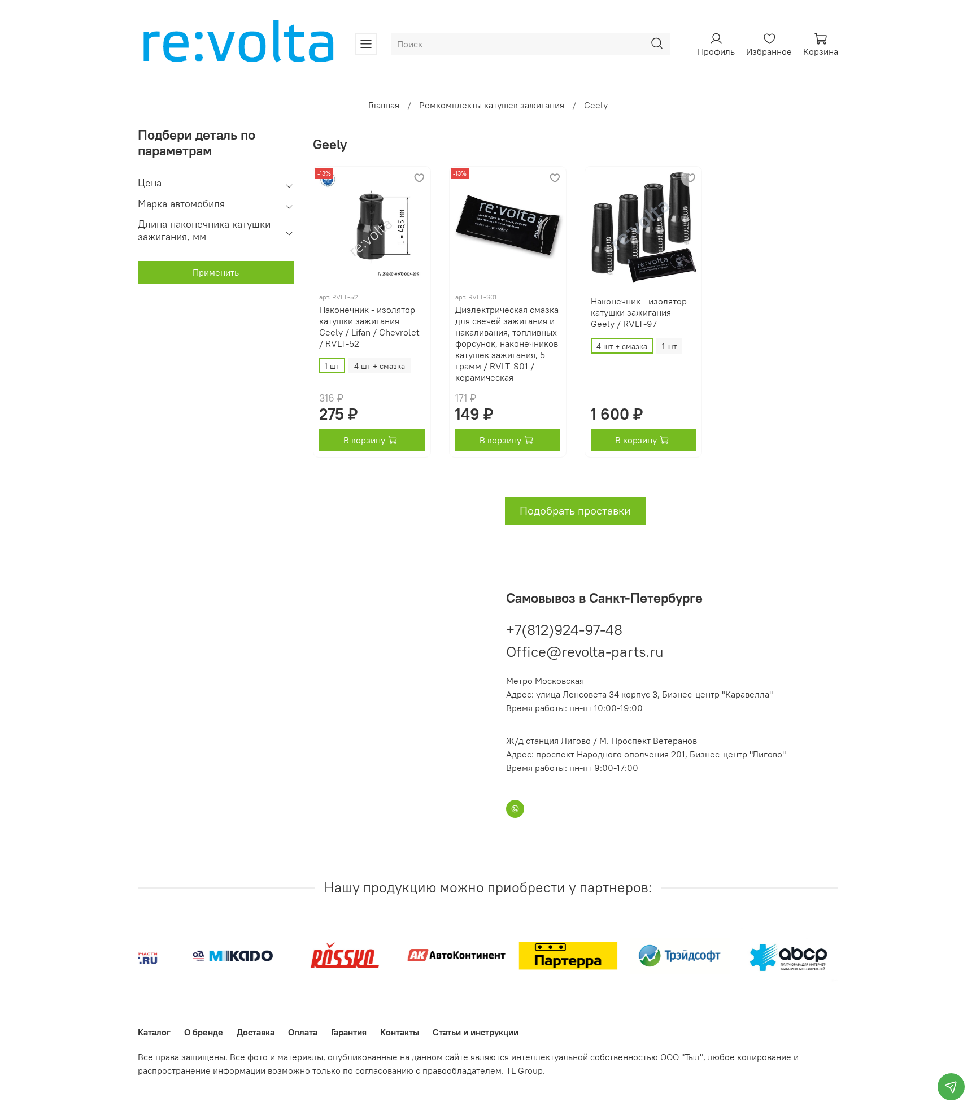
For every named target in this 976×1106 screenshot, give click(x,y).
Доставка (255, 1032)
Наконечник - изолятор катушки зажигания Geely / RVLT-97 (639, 312)
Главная (383, 105)
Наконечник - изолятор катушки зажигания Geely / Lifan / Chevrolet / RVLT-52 (369, 326)
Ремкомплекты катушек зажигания (491, 105)
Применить (216, 272)
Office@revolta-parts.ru (585, 651)
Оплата (302, 1032)
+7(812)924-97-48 (564, 629)
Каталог (154, 1032)
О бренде (203, 1032)
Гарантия (349, 1032)
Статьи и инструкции (475, 1032)
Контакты (399, 1032)
